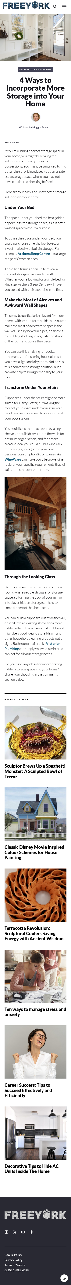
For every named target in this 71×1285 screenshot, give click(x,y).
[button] (55, 6)
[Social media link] (6, 1232)
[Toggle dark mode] (64, 1278)
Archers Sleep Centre (34, 253)
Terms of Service (15, 1265)
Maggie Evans (40, 127)
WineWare (13, 459)
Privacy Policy (13, 1260)
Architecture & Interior (35, 69)
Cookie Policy (13, 1255)
